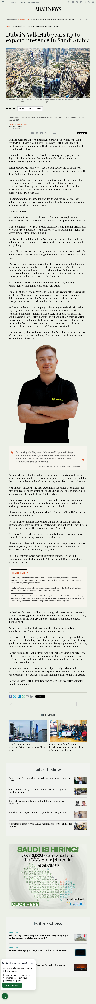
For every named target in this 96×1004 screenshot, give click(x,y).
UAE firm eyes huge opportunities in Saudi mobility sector (27, 747)
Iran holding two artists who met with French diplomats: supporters (52, 20)
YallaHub (43, 704)
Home (8, 26)
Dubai (56, 704)
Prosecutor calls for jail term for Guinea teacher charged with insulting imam (39, 790)
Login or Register (12, 985)
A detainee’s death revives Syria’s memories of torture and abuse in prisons (40, 825)
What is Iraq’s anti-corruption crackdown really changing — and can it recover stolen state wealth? (38, 936)
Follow (83, 133)
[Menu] (3, 2)
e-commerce (69, 704)
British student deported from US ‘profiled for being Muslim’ (38, 812)
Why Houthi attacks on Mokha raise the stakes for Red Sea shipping (37, 966)
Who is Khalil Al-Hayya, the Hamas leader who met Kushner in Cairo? (39, 779)
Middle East (24, 20)
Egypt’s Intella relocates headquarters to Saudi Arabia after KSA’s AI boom (66, 747)
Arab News (14, 2)
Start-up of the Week (26, 704)
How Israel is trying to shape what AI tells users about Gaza (38, 950)
